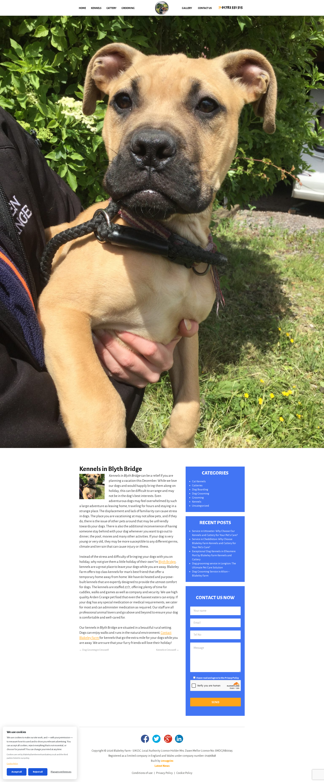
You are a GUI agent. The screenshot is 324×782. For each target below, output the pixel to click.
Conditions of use (142, 773)
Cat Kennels (199, 481)
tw (156, 739)
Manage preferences (61, 772)
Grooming (128, 8)
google (168, 739)
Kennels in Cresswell (167, 650)
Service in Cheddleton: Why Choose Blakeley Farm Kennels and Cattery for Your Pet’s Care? (214, 543)
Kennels (96, 8)
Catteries (197, 485)
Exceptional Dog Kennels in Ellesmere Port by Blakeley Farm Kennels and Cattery (214, 555)
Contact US (205, 8)
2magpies (167, 760)
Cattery (111, 8)
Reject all (38, 772)
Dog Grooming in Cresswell (94, 650)
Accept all (16, 772)
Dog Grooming (200, 493)
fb (145, 739)
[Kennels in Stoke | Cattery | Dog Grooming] (162, 8)
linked (179, 738)
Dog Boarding (200, 489)
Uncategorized (200, 505)
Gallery (187, 8)
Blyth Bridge (167, 561)
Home (82, 8)
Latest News (162, 765)
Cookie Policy (184, 773)
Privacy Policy (232, 678)
